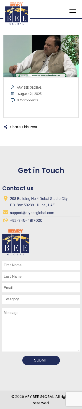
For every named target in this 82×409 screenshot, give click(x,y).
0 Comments (27, 100)
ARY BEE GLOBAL (29, 87)
